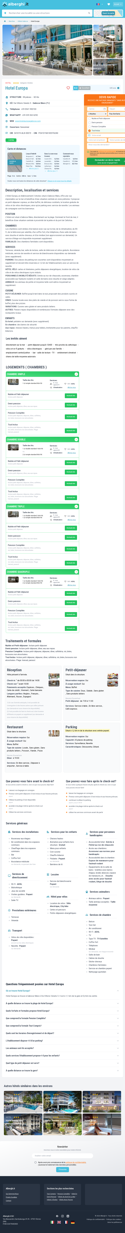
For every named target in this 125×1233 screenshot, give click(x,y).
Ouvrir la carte (108, 13)
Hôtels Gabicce (23, 21)
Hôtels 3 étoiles (52, 1200)
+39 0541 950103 (28, 109)
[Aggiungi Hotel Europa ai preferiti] (68, 88)
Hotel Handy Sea (14, 1120)
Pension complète (63, 1194)
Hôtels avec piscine (66, 1200)
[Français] (66, 1222)
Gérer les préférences (114, 1222)
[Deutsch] (73, 1222)
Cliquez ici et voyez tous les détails (59, 181)
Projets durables (11, 1197)
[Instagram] (62, 1216)
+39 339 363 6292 (30, 115)
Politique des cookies (113, 1219)
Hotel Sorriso (52, 1120)
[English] (59, 1222)
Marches (12, 21)
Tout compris (51, 1194)
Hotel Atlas (90, 1120)
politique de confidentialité (107, 151)
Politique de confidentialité (96, 1219)
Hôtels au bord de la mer (66, 1197)
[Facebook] (57, 1216)
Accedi (116, 4)
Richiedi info (71, 396)
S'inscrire (63, 1169)
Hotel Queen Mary (54, 1098)
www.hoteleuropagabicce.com (28, 121)
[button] (100, 4)
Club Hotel (11, 1098)
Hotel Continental (94, 1098)
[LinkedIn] (68, 1216)
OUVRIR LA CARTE (12, 162)
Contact (8, 1201)
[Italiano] (52, 1222)
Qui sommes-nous (12, 1194)
